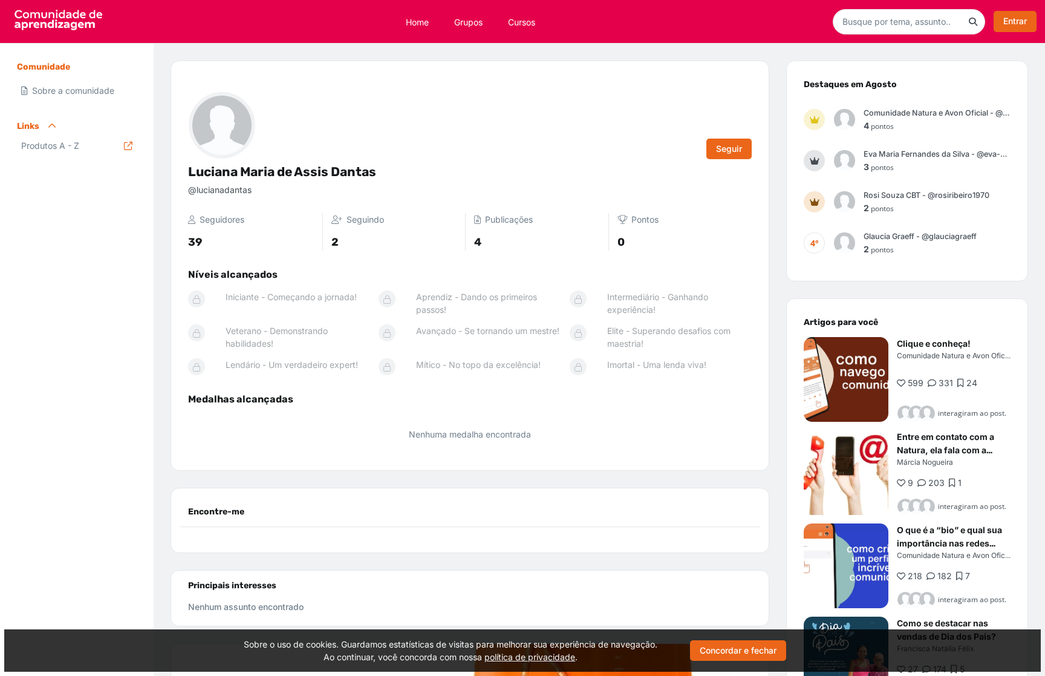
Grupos (468, 21)
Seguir (729, 148)
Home (417, 21)
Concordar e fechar (738, 650)
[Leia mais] (846, 379)
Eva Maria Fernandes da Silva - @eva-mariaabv (937, 154)
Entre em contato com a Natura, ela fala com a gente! (945, 450)
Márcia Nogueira (925, 462)
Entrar (1015, 21)
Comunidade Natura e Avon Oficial (955, 355)
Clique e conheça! (934, 343)
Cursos (521, 21)
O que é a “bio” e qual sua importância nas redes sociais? (949, 543)
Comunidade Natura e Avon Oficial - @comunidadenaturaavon (937, 112)
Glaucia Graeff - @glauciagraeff (920, 236)
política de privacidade (529, 657)
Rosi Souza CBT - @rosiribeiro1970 (926, 195)
